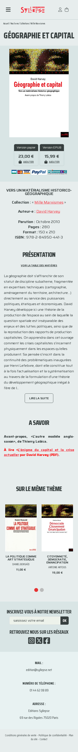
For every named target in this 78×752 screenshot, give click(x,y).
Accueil (6, 23)
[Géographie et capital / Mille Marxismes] (38, 92)
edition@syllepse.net (39, 669)
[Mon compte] (60, 12)
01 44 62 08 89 (39, 690)
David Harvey (48, 211)
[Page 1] (36, 590)
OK (65, 621)
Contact (43, 739)
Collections (24, 23)
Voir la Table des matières (39, 265)
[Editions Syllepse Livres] (32, 10)
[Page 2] (42, 590)
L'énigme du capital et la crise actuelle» (39, 452)
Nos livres (15, 23)
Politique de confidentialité (53, 735)
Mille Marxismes (38, 23)
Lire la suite (39, 398)
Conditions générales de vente (20, 735)
